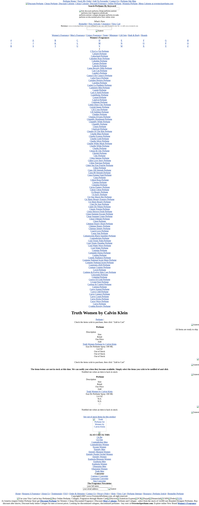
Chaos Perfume (99, 126)
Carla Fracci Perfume (99, 78)
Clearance (106, 24)
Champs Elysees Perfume (99, 117)
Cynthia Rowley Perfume (99, 306)
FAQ (65, 494)
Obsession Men (99, 466)
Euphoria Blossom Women (99, 459)
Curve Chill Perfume (99, 292)
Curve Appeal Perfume (99, 289)
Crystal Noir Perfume (99, 282)
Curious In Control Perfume (99, 284)
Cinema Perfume (99, 182)
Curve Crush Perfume (99, 296)
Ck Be (99, 437)
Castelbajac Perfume (99, 95)
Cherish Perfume (99, 153)
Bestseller (83, 24)
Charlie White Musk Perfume (99, 143)
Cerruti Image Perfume (99, 107)
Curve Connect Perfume (99, 294)
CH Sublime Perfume (99, 112)
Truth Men (99, 471)
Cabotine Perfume (99, 61)
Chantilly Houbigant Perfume (99, 119)
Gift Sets (123, 35)
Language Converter (99, 478)
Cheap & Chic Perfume (99, 151)
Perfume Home (69, 1)
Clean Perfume (99, 221)
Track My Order (84, 1)
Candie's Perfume (99, 73)
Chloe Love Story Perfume (99, 160)
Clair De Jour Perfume (99, 204)
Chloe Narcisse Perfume (99, 163)
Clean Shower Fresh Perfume (99, 211)
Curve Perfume (99, 304)
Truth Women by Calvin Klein (99, 391)
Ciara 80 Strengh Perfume (99, 173)
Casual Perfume (99, 97)
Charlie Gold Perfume (99, 138)
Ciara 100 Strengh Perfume (99, 170)
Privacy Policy (103, 494)
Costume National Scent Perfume (99, 262)
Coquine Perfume (99, 250)
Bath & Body (134, 35)
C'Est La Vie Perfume (99, 51)
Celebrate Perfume (99, 102)
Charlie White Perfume (99, 146)
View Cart (116, 24)
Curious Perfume (99, 287)
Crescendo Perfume (99, 275)
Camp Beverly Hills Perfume (99, 68)
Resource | (148, 494)
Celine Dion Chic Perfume (99, 104)
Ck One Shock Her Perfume (99, 197)
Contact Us (114, 1)
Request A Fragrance (31, 494)
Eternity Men (99, 449)
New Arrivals (95, 24)
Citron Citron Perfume (99, 190)
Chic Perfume (99, 155)
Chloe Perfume (99, 168)
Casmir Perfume (99, 90)
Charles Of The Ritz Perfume (99, 131)
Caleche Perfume (99, 66)
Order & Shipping (77, 494)
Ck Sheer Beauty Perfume (99, 202)
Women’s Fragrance (60, 35)
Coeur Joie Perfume (99, 233)
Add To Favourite (100, 1)
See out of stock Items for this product (99, 417)
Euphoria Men (99, 461)
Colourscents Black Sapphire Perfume (99, 236)
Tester (105, 35)
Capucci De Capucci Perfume (99, 75)
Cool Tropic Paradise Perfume (99, 243)
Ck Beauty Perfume (99, 192)
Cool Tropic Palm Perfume (99, 241)
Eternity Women (100, 457)
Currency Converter (99, 476)
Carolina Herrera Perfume (100, 80)
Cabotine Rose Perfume (99, 58)
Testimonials (56, 494)
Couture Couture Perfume (100, 267)
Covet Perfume (99, 270)
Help (113, 494)
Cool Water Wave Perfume (99, 245)
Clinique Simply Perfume (99, 228)
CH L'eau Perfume (100, 109)
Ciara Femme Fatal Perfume (100, 175)
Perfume (99, 319)
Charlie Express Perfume (99, 136)
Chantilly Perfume (99, 124)
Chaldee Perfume (99, 114)
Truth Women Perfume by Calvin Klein (99, 344)
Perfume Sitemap (134, 494)
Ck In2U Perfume (99, 194)
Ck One (99, 440)
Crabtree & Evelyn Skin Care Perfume (99, 272)
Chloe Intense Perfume (99, 158)
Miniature (114, 35)
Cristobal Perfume (99, 277)
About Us (45, 494)
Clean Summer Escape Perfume (99, 214)
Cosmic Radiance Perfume (99, 258)
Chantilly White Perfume (99, 121)
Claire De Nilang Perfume (99, 207)
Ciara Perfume (99, 177)
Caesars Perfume (99, 63)
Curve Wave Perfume (99, 301)
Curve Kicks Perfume (99, 299)
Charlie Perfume (100, 148)
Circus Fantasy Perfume (99, 187)
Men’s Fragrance (77, 35)
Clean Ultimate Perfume (99, 219)
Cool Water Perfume (99, 248)
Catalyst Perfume (99, 100)
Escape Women (99, 447)
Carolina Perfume (99, 83)
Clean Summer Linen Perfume (99, 216)
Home (18, 494)
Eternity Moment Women (99, 452)
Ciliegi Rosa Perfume (99, 180)
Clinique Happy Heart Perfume (99, 224)
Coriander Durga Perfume (99, 253)
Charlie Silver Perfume (99, 141)
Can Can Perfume (99, 70)
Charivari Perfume (99, 129)
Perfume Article (159, 494)
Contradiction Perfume (99, 238)
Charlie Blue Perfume (99, 134)
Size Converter (99, 481)
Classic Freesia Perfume (99, 209)
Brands (144, 35)
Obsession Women (99, 469)
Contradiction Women (99, 444)
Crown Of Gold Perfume (99, 279)
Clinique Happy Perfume (99, 226)
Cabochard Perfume (99, 56)
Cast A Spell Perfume (99, 92)
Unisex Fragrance (93, 35)
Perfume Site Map (128, 1)
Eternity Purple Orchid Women (99, 454)
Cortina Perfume (99, 255)
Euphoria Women (99, 464)
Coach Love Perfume (99, 231)
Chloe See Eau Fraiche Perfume (99, 165)
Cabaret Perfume (99, 53)
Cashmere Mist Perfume (99, 87)
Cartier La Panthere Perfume (99, 85)
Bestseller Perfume (176, 494)
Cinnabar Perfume (99, 185)
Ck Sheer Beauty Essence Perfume (99, 199)
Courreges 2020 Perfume (99, 265)
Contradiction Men (100, 442)
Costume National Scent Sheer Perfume (99, 260)
